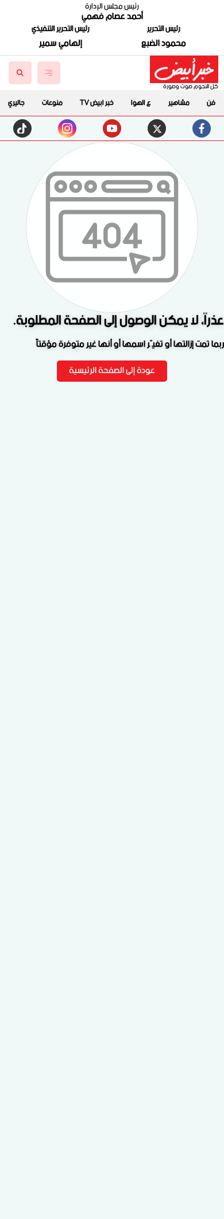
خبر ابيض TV (97, 103)
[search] (20, 72)
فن (211, 103)
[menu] (48, 72)
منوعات (52, 103)
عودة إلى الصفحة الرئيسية (112, 370)
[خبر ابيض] (184, 69)
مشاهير (179, 103)
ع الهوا (141, 103)
